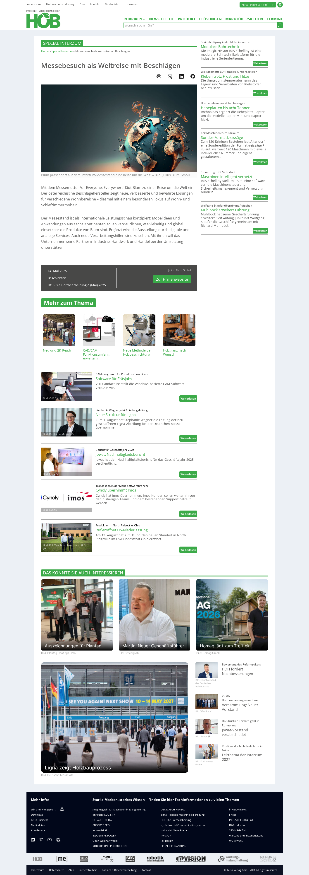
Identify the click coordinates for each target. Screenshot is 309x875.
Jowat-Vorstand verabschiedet (235, 732)
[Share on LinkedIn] (181, 76)
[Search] (280, 25)
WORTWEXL (236, 840)
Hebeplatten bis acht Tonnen (225, 108)
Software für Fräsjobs (114, 378)
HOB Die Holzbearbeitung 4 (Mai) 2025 (77, 285)
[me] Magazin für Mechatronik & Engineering (119, 809)
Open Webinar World (105, 840)
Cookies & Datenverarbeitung (119, 870)
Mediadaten (38, 825)
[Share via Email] (170, 76)
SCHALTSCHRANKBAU (173, 846)
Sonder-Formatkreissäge (222, 137)
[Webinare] (58, 840)
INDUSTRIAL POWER (104, 835)
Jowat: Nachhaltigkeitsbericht (120, 454)
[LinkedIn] (33, 840)
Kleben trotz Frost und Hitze (225, 76)
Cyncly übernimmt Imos (116, 490)
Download (37, 814)
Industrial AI (100, 830)
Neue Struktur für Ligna (116, 414)
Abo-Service (38, 830)
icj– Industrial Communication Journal (183, 825)
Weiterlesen (189, 399)
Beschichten (57, 278)
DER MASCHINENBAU (173, 809)
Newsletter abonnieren (258, 4)
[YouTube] (49, 840)
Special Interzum (62, 43)
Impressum (37, 870)
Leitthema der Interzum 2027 (242, 757)
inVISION (166, 835)
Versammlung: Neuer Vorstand (240, 707)
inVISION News (238, 809)
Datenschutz (56, 870)
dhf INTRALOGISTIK (104, 814)
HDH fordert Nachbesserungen (237, 671)
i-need (233, 814)
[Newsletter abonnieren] (41, 840)
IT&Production (237, 825)
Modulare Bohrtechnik (220, 46)
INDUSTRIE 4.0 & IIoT (241, 820)
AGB (71, 870)
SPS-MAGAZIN (237, 830)
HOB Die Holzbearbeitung (176, 820)
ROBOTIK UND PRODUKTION (109, 846)
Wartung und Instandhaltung (246, 835)
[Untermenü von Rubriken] (144, 19)
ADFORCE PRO (101, 825)
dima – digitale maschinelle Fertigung (182, 814)
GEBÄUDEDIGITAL (103, 820)
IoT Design (167, 840)
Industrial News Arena (174, 830)
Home (45, 51)
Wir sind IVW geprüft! (43, 809)
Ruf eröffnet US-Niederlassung (122, 530)
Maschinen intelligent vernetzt (226, 176)
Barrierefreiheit (87, 870)
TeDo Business (39, 820)
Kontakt (146, 870)
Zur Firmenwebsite (172, 279)
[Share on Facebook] (192, 76)
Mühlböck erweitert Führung (225, 210)
